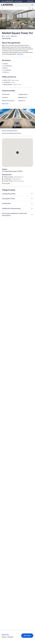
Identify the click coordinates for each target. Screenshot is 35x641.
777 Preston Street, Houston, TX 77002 (12, 171)
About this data (6, 183)
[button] (17, 152)
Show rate (5, 635)
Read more (20, 54)
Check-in (4, 637)
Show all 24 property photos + (10, 130)
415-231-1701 (9, 1)
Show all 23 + (5, 103)
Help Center (30, 1)
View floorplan (6, 38)
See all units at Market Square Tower (11, 133)
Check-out (10, 637)
